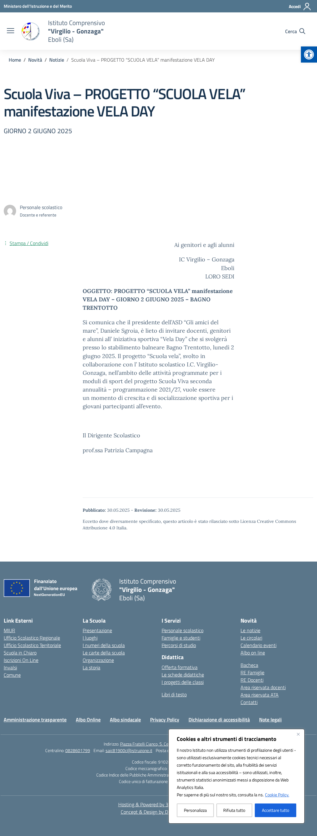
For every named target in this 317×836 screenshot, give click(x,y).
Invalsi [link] (10, 667)
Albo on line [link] (253, 652)
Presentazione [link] (97, 630)
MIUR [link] (9, 630)
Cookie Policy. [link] (277, 794)
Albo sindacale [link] (125, 719)
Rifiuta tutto (234, 810)
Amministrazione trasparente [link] (35, 719)
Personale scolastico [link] (182, 630)
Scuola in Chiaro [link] (20, 652)
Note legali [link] (270, 719)
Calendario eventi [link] (258, 645)
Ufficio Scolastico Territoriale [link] (32, 645)
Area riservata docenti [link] (263, 687)
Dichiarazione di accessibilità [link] (219, 719)
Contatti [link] (249, 702)
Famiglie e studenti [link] (181, 637)
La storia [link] (91, 667)
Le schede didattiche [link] (183, 674)
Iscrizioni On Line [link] (21, 660)
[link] (309, 54)
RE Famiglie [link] (252, 672)
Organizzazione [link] (98, 660)
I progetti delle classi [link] (183, 682)
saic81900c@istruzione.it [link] (129, 750)
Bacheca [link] (249, 665)
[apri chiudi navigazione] (10, 31)
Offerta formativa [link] (180, 667)
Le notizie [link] (250, 630)
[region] (236, 776)
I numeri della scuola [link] (104, 645)
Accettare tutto (275, 810)
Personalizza (195, 810)
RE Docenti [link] (252, 680)
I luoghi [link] (90, 637)
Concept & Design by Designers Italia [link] (159, 812)
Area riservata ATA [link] (260, 694)
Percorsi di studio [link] (179, 645)
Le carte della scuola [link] (104, 652)
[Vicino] (298, 734)
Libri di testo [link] (174, 694)
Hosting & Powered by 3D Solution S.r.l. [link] (158, 804)
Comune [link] (12, 675)
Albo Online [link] (88, 719)
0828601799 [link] (77, 750)
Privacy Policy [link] (164, 719)
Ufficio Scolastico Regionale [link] (32, 637)
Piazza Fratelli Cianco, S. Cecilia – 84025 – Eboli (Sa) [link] (167, 744)
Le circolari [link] (251, 637)
